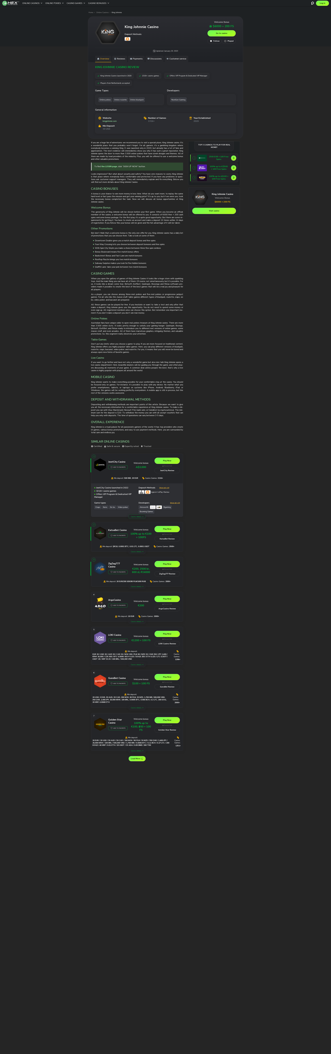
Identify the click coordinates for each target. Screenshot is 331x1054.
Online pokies (105, 100)
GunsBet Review (167, 687)
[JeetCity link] (100, 465)
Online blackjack (137, 100)
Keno (105, 507)
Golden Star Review (167, 730)
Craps (97, 507)
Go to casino (221, 33)
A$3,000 (141, 467)
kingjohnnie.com (110, 121)
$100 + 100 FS (141, 683)
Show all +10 (164, 488)
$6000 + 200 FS (223, 26)
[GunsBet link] (100, 682)
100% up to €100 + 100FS (140, 535)
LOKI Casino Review (167, 643)
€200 (141, 605)
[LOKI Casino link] (100, 639)
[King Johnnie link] (108, 32)
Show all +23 (175, 503)
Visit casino (214, 211)
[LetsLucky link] (202, 168)
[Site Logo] (10, 3)
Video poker (123, 507)
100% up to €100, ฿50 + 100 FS (141, 726)
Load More (135, 758)
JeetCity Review (167, 470)
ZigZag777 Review (167, 574)
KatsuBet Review (167, 539)
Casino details (136, 517)
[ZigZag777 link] (100, 569)
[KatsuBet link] (100, 534)
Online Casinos (31, 3)
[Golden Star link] (100, 725)
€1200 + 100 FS (141, 640)
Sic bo (112, 507)
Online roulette (120, 100)
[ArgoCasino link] (100, 604)
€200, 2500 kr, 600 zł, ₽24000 (141, 570)
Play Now (167, 460)
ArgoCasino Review (167, 608)
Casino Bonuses (97, 3)
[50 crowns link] (202, 158)
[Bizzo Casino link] (202, 177)
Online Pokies (53, 3)
